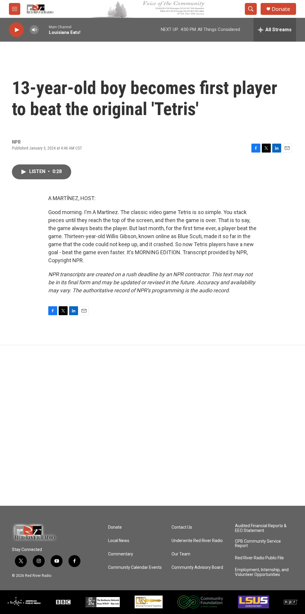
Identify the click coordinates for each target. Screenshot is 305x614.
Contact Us (182, 527)
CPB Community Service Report (258, 543)
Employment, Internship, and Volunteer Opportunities (262, 572)
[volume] (34, 30)
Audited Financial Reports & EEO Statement (261, 528)
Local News (118, 540)
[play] (16, 29)
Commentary (120, 554)
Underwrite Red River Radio (197, 540)
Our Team (181, 554)
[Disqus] (152, 425)
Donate (281, 9)
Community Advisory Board (197, 567)
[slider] (44, 29)
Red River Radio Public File (259, 558)
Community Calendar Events (135, 567)
